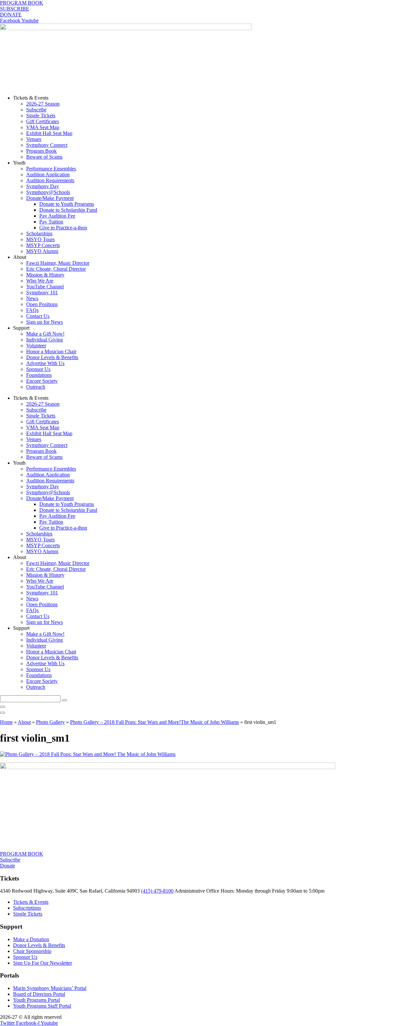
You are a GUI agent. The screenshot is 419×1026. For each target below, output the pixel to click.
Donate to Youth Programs (66, 204)
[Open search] (2, 713)
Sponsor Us (38, 369)
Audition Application (48, 174)
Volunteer (36, 345)
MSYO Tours (40, 239)
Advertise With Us (45, 363)
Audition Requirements (50, 180)
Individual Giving (44, 339)
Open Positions (42, 304)
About (24, 722)
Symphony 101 (42, 292)
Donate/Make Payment (50, 198)
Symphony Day (42, 186)
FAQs (32, 310)
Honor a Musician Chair (51, 351)
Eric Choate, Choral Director (56, 269)
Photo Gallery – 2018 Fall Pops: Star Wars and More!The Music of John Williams (154, 722)
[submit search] (64, 700)
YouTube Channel (45, 286)
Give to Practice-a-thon (63, 227)
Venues (33, 139)
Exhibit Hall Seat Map (49, 133)
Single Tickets (40, 115)
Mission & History (45, 275)
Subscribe (36, 109)
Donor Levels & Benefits (52, 357)
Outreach (35, 387)
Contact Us (37, 316)
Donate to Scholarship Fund (68, 210)
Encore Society (42, 381)
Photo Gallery (50, 722)
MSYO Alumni (42, 251)
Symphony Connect (46, 145)
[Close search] (2, 707)
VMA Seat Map (42, 127)
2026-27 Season (43, 103)
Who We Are (39, 280)
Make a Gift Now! (45, 334)
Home (6, 722)
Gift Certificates (42, 121)
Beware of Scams (44, 157)
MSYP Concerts (43, 245)
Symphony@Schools (48, 192)
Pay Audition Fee (57, 216)
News (32, 298)
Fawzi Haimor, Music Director (57, 263)
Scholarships (39, 233)
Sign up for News (44, 322)
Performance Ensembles (51, 168)
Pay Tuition (51, 221)
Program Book (41, 151)
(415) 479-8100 (157, 891)
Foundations (39, 375)
